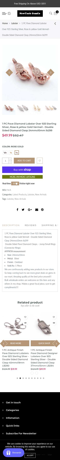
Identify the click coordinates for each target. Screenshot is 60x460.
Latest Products (20, 194)
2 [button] (20, 378)
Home (5, 23)
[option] (30, 73)
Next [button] (51, 72)
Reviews (31, 225)
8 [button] (37, 378)
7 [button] (34, 378)
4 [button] (25, 378)
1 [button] (17, 378)
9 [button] (40, 378)
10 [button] (43, 378)
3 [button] (22, 378)
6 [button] (31, 378)
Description (11, 225)
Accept (30, 455)
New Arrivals (40, 194)
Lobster (14, 23)
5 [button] (28, 378)
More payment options (22, 176)
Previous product (54, 23)
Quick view (25, 323)
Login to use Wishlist (40, 161)
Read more (15, 343)
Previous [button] (9, 72)
